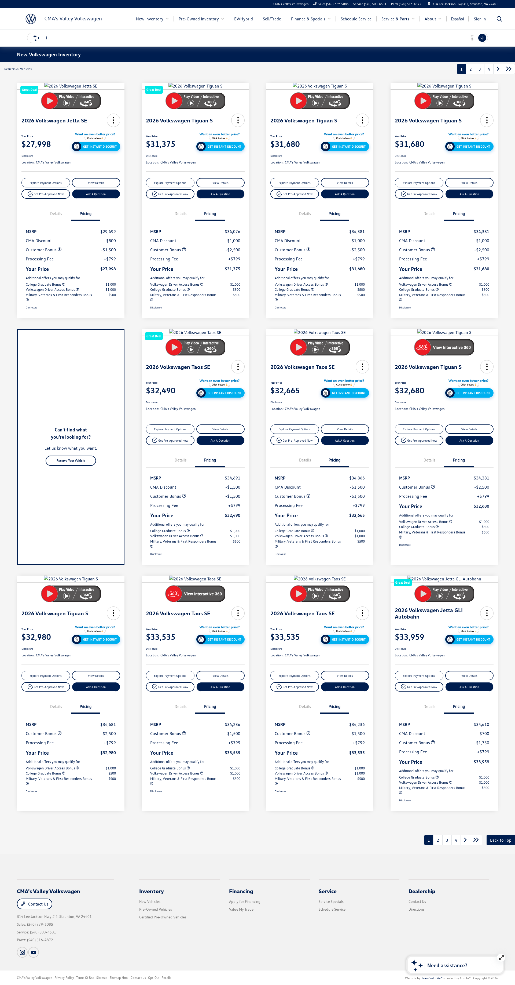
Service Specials (331, 901)
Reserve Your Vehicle (71, 461)
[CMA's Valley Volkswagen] (63, 18)
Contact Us (38, 904)
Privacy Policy (64, 978)
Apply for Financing (244, 901)
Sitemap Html (119, 978)
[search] (499, 19)
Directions (417, 909)
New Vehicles (149, 901)
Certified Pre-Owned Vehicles (162, 917)
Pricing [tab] (85, 213)
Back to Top (501, 840)
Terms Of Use (85, 978)
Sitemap (102, 978)
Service (328, 891)
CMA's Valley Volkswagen (34, 978)
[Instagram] (22, 952)
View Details (96, 182)
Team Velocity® (432, 978)
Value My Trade (241, 909)
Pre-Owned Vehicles (155, 909)
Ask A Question (96, 194)
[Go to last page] (509, 69)
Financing (241, 891)
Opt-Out (153, 978)
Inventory (151, 891)
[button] (113, 120)
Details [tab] (56, 213)
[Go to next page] (498, 69)
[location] (429, 4)
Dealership (422, 891)
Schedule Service (332, 909)
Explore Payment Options (46, 182)
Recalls (166, 978)
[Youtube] (33, 952)
